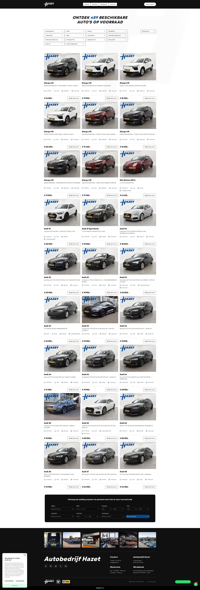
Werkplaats (103, 4)
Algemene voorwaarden (136, 581)
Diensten (95, 4)
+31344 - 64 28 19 (115, 560)
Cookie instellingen (9, 580)
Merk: (78, 506)
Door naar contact (131, 516)
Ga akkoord (15, 585)
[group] (53, 540)
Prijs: (128, 506)
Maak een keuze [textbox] (56, 509)
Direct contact (150, 4)
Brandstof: (54, 513)
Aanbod (86, 4)
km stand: (79, 513)
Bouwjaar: (104, 506)
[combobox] (62, 509)
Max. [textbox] (115, 509)
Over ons (113, 4)
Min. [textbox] (103, 509)
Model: (53, 506)
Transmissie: (105, 513)
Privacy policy (152, 581)
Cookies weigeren (20, 580)
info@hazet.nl (114, 562)
